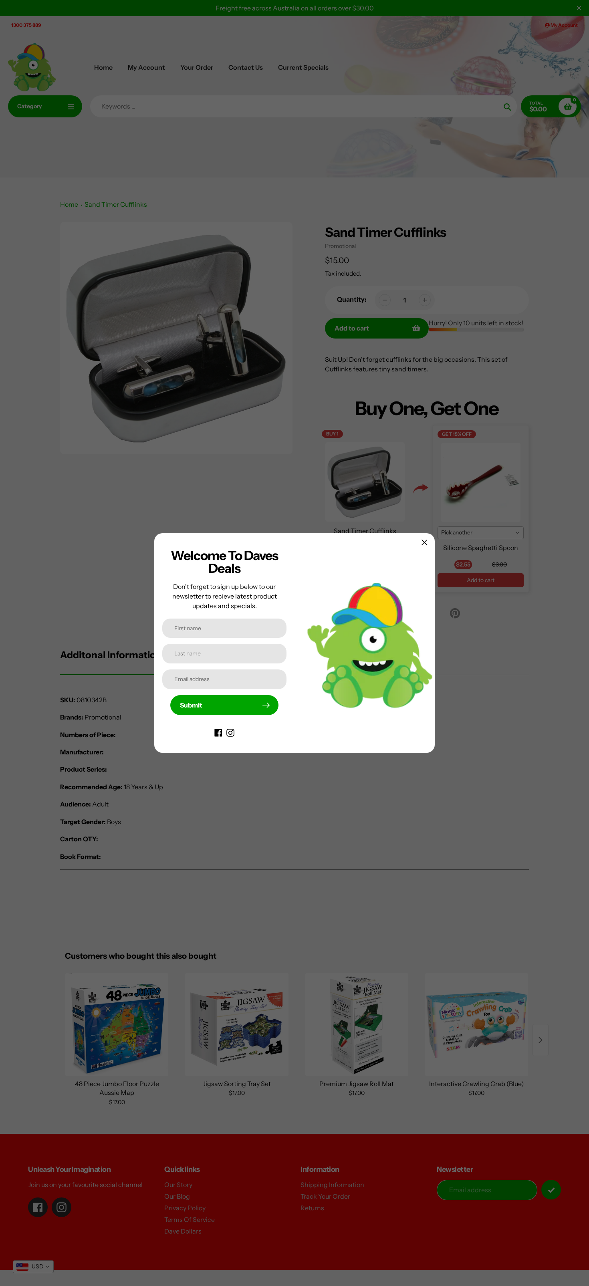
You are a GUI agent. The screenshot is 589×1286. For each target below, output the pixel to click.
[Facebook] (218, 732)
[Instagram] (230, 732)
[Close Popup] (425, 542)
